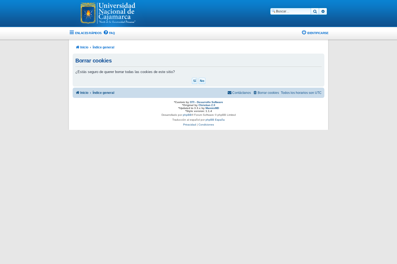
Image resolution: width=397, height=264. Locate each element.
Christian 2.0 (206, 105)
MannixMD (212, 108)
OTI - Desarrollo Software (206, 102)
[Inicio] (108, 14)
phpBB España (215, 119)
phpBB (187, 114)
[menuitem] (109, 33)
